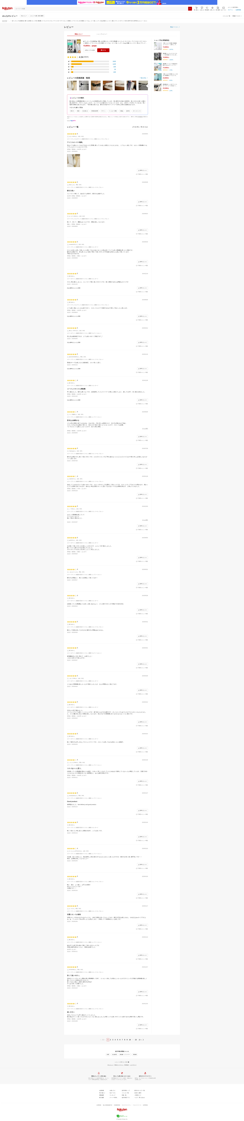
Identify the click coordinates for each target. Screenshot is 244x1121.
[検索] (190, 9)
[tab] (78, 34)
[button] (202, 9)
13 (136, 1040)
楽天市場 (4, 21)
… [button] (9, 21)
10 (130, 1040)
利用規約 (140, 116)
